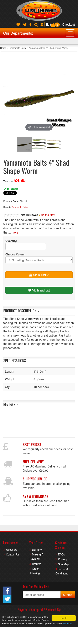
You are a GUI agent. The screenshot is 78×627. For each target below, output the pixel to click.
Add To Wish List (40, 290)
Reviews (9, 404)
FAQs (61, 554)
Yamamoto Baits (18, 47)
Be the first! (48, 215)
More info (67, 623)
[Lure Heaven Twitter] (25, 24)
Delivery (37, 550)
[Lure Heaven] (39, 10)
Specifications (15, 360)
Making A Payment (36, 556)
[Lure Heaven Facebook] (30, 24)
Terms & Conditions (62, 571)
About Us (11, 550)
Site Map (63, 564)
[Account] (42, 24)
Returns (36, 564)
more (15, 232)
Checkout (68, 24)
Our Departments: (18, 33)
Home (3, 47)
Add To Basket (40, 275)
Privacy (62, 559)
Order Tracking (35, 571)
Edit (48, 24)
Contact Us (13, 554)
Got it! (64, 617)
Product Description (20, 310)
